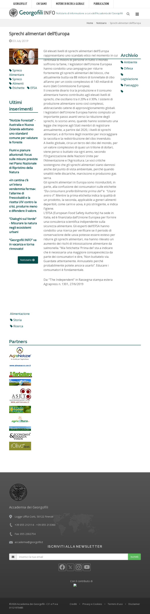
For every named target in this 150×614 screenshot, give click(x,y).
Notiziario (101, 23)
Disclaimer (134, 604)
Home (90, 23)
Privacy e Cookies (92, 604)
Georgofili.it (20, 3)
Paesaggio (130, 85)
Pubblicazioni (101, 3)
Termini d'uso (115, 604)
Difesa (128, 68)
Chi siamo (41, 3)
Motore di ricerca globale (70, 3)
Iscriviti (134, 556)
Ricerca (18, 326)
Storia (17, 320)
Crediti (73, 604)
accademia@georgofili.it (29, 542)
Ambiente (130, 62)
